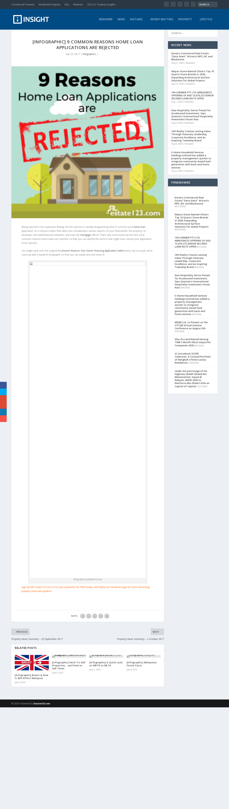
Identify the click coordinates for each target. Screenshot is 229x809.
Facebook (115, 587)
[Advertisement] (100, 757)
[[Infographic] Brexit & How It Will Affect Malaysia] (32, 662)
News (121, 19)
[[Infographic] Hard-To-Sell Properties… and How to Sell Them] (69, 656)
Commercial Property (23, 4)
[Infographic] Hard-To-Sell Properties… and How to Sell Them (68, 665)
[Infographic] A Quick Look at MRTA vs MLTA (106, 664)
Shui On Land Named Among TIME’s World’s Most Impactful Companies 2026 (193, 342)
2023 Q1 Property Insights (101, 4)
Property (185, 19)
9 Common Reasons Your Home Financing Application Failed (91, 250)
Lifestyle (206, 19)
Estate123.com (42, 703)
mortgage (85, 234)
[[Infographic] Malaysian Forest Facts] (144, 656)
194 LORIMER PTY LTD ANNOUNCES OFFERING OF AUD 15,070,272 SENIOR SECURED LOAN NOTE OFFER (192, 95)
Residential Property (49, 4)
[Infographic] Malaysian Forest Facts (142, 664)
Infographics (89, 54)
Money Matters (162, 19)
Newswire (105, 19)
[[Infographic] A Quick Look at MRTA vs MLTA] (106, 656)
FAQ (66, 4)
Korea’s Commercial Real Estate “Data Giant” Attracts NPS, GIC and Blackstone (192, 56)
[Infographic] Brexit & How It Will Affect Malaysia (31, 677)
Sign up (25, 587)
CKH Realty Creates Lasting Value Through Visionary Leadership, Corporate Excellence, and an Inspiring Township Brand (191, 136)
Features (136, 19)
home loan (139, 226)
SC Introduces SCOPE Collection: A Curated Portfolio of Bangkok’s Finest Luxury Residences (193, 358)
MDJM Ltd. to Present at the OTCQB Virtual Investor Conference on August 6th (191, 325)
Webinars (78, 4)
